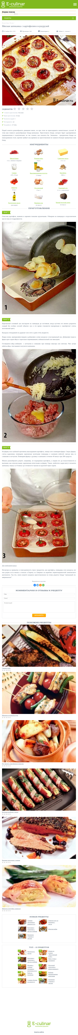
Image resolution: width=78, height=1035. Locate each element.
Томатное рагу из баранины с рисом (53, 922)
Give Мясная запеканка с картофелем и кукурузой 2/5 (19, 108)
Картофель (63, 173)
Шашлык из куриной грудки (10, 715)
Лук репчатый (38, 188)
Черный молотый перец (63, 202)
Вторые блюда (5, 23)
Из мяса (12, 23)
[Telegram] (37, 585)
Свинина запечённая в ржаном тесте (31, 922)
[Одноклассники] (40, 585)
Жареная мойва (52, 929)
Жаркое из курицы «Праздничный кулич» (52, 953)
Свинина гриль (6, 668)
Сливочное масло (63, 158)
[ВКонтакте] (35, 585)
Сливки (14, 173)
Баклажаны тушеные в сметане (30, 936)
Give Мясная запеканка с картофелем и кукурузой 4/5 (27, 108)
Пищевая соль (38, 203)
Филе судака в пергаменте (52, 959)
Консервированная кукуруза (38, 173)
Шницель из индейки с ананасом (11, 909)
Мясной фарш (14, 158)
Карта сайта (39, 1032)
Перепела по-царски (31, 952)
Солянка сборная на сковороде (32, 981)
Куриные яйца (38, 158)
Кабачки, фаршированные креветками (53, 974)
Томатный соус (63, 188)
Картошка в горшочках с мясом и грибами (32, 929)
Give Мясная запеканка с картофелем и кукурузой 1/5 (14, 108)
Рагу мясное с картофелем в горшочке (13, 764)
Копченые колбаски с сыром (10, 812)
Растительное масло (14, 203)
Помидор (14, 188)
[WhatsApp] (43, 585)
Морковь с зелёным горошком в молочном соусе (32, 968)
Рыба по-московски (30, 974)
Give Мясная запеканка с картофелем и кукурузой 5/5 (31, 108)
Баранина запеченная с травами (11, 860)
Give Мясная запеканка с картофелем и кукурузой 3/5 (23, 108)
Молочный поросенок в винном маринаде (53, 967)
